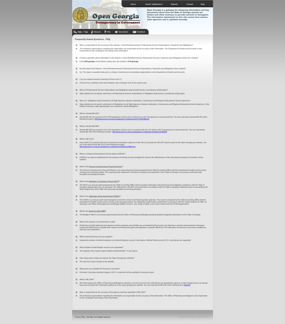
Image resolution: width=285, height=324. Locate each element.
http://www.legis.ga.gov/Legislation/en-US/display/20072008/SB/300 (122, 119)
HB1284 (187, 285)
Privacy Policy (80, 317)
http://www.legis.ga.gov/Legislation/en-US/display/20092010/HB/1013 (108, 147)
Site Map (90, 317)
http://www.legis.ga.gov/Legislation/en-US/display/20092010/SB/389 (139, 132)
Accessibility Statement (102, 317)
